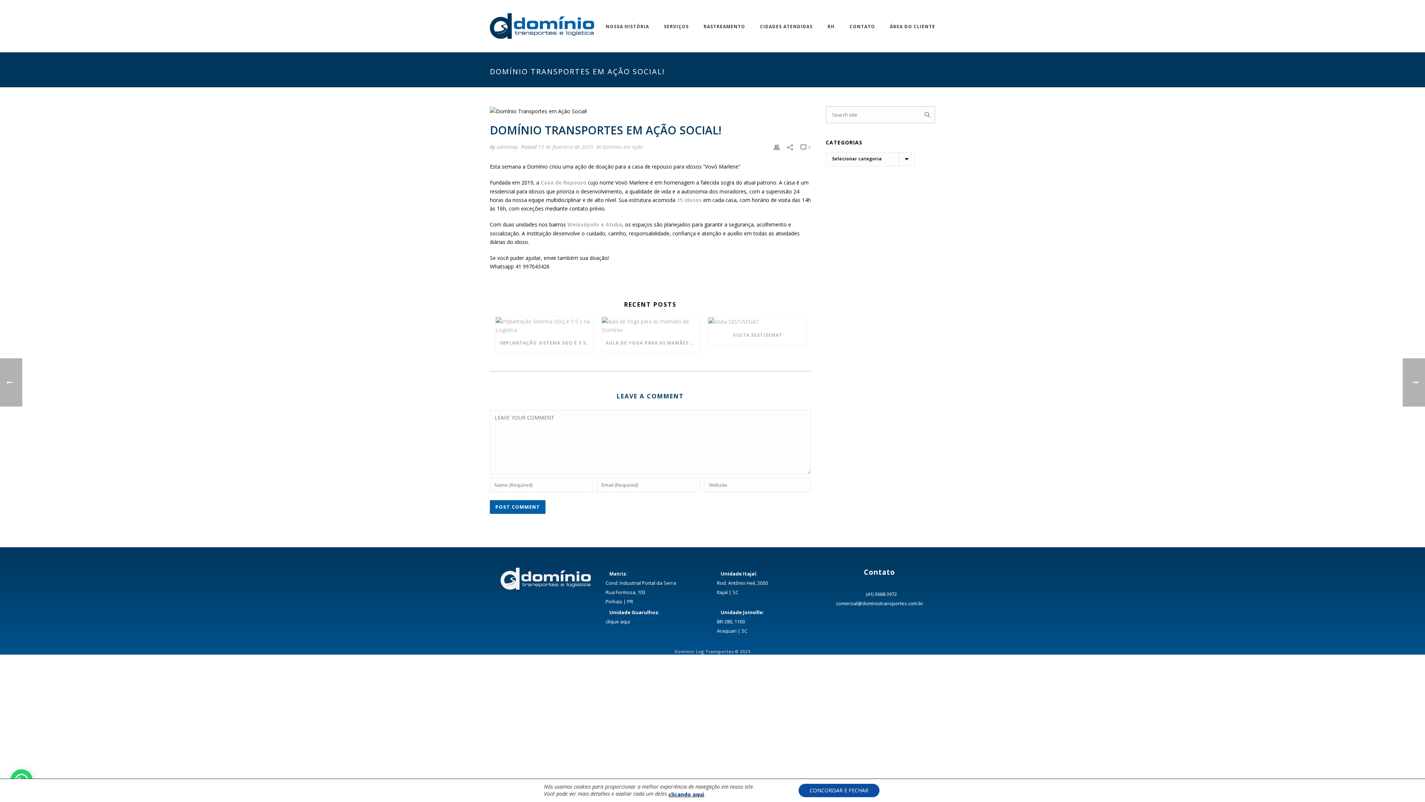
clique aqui (618, 621)
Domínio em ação (622, 146)
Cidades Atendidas (786, 26)
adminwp (507, 146)
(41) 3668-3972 (881, 594)
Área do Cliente (912, 26)
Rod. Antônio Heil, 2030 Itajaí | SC (742, 583)
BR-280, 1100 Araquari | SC (740, 621)
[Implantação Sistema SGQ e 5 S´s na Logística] (545, 325)
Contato (862, 26)
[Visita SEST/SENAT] (757, 321)
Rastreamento (724, 26)
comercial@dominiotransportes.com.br (879, 603)
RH (831, 26)
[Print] (777, 147)
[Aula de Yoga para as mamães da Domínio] (651, 325)
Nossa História (627, 26)
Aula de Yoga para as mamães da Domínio (653, 343)
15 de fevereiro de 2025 (565, 146)
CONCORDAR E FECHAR (839, 790)
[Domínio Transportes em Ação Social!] (650, 110)
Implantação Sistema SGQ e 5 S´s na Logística (546, 343)
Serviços (676, 26)
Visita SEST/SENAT (757, 335)
